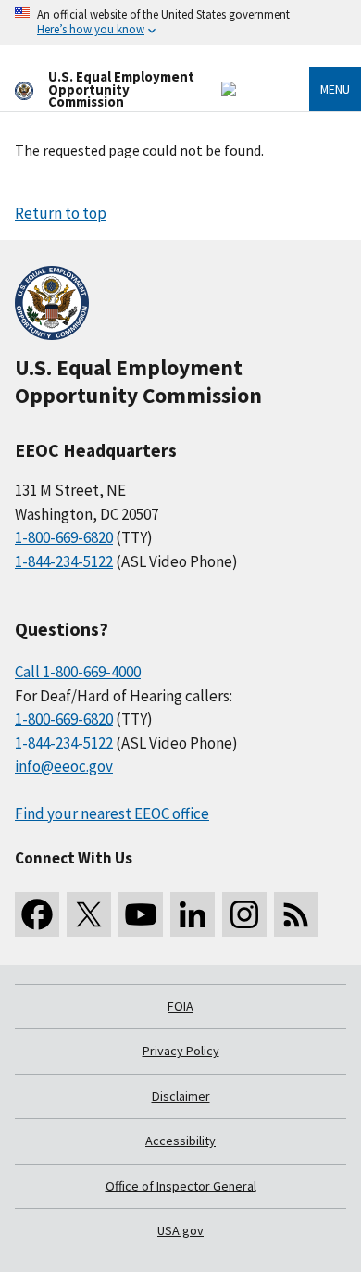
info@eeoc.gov (64, 766)
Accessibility (180, 1140)
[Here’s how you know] (180, 22)
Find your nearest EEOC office (112, 813)
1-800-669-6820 (64, 537)
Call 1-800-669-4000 (78, 672)
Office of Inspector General (181, 1186)
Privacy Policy (181, 1050)
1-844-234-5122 (64, 561)
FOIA (180, 1006)
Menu (335, 89)
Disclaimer (181, 1096)
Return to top (60, 213)
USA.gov (180, 1230)
